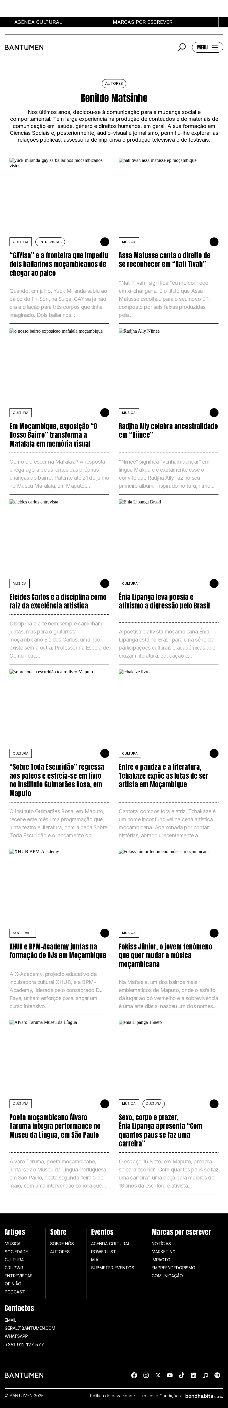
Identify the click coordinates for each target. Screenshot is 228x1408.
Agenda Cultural (110, 1243)
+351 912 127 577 (24, 1345)
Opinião (13, 1283)
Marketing (163, 1251)
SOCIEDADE (23, 933)
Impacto (161, 1259)
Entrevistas (50, 242)
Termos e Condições (160, 1395)
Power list (103, 1251)
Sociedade (16, 1251)
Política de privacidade (112, 1395)
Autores (60, 1251)
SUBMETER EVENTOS (112, 1267)
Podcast (15, 1291)
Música (12, 1243)
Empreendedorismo (173, 1267)
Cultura (20, 242)
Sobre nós (62, 1243)
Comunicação (167, 1275)
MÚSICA (129, 242)
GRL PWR (14, 1267)
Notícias (161, 1243)
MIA (94, 1259)
